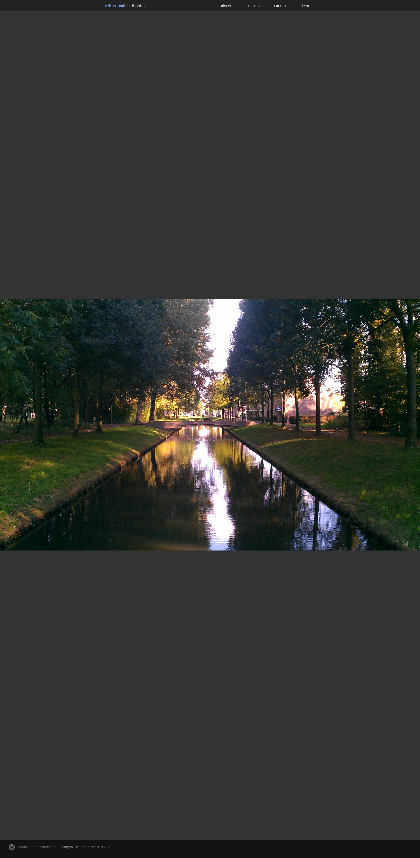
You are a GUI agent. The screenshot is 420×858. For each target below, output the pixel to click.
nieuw (226, 5)
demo (305, 5)
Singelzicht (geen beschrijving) (64, 846)
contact (280, 5)
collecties (252, 5)
